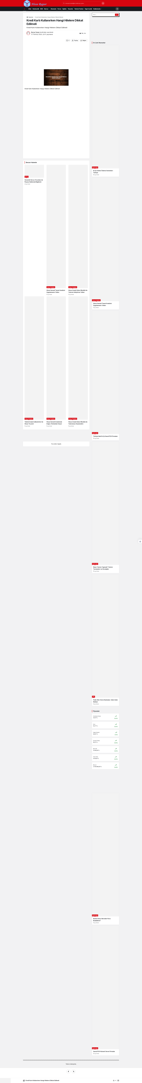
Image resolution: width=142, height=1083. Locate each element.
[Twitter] (74, 1071)
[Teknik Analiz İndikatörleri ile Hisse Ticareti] (34, 361)
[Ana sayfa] (24, 8)
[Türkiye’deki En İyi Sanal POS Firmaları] (105, 375)
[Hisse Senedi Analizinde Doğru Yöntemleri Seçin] (56, 361)
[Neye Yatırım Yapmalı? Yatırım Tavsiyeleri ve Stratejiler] (105, 507)
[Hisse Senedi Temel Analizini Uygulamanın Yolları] (56, 230)
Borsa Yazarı (35, 32)
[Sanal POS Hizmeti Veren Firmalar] (105, 990)
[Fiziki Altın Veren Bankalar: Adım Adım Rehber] (105, 640)
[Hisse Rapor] (35, 3)
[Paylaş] (118, 1080)
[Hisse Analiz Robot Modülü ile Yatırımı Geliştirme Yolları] (78, 230)
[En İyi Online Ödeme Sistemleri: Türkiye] (105, 111)
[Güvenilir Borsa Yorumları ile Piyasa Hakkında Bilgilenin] (34, 230)
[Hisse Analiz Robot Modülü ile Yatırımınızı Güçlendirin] (78, 361)
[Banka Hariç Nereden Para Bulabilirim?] (105, 859)
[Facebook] (68, 1071)
